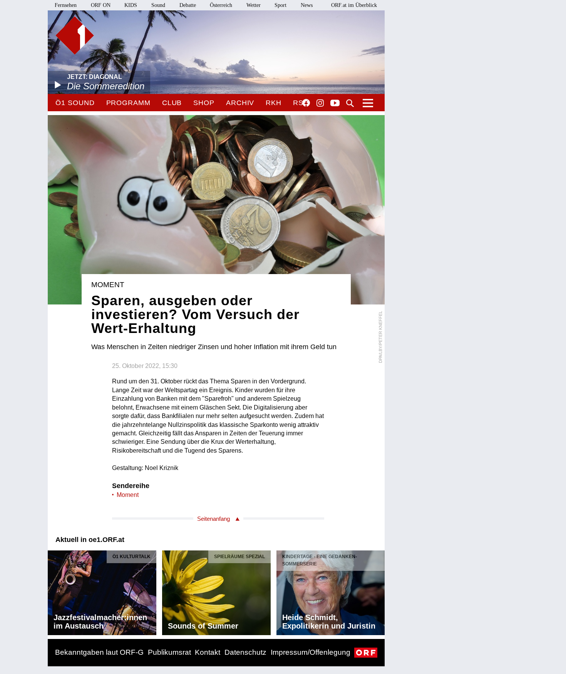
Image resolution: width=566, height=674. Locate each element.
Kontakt (207, 652)
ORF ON (101, 5)
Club (172, 103)
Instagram (320, 103)
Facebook (306, 103)
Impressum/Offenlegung (310, 652)
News (307, 5)
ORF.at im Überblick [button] (354, 5)
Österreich (221, 5)
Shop (203, 103)
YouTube (335, 103)
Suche (350, 103)
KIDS (130, 5)
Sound (158, 5)
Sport (280, 5)
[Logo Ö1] (74, 35)
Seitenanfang (213, 518)
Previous (54, 591)
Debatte (187, 5)
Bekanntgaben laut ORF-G (99, 652)
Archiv (240, 103)
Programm (128, 103)
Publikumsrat (169, 652)
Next (378, 591)
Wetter (253, 5)
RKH (273, 103)
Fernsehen (66, 5)
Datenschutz (245, 652)
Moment (128, 495)
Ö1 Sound (74, 103)
